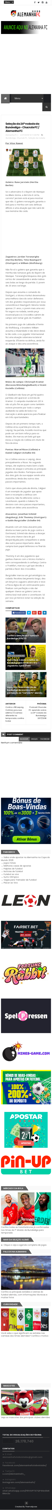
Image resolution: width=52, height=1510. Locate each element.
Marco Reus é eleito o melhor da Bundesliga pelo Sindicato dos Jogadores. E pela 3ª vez (22, 663)
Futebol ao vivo (11, 874)
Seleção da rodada (36, 138)
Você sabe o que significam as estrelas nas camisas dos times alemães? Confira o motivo (24, 1334)
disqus (34, 739)
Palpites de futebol (13, 868)
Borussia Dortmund (16, 656)
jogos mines (10, 863)
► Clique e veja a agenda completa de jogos (24, 1245)
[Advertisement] (26, 67)
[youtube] (46, 2)
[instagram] (42, 2)
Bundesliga (11, 138)
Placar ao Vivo (11, 882)
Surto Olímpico (11, 877)
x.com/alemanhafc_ (13, 1473)
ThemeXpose (31, 1506)
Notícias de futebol (13, 871)
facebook (45, 739)
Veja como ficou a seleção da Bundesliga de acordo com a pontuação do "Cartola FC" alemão (24, 690)
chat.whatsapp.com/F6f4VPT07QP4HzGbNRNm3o (25, 1492)
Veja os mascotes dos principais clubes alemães (25, 1417)
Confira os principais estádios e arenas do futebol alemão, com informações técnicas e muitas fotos (24, 1294)
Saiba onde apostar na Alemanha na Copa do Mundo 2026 (25, 859)
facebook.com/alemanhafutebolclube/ (24, 1465)
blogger (24, 739)
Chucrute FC (22, 138)
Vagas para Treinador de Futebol (20, 879)
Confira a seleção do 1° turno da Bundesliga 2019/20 (23, 637)
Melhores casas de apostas (17, 865)
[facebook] (34, 2)
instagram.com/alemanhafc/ (18, 1482)
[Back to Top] (26, 1503)
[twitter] (38, 2)
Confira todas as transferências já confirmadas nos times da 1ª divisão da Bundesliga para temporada (25, 1230)
